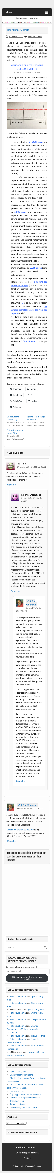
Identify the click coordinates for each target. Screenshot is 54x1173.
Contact (27, 1158)
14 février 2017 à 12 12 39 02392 (31, 467)
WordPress (26, 1166)
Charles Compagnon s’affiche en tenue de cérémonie (22, 1029)
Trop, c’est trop (38, 1035)
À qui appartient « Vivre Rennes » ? (26, 1094)
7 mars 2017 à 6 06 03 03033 (29, 808)
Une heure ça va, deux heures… (24, 1107)
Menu (9, 12)
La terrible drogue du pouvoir (20, 829)
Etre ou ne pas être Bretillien (22, 1132)
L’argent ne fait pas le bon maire (25, 1097)
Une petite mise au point (21, 1074)
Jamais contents (17, 1104)
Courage (37, 1166)
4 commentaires (35, 36)
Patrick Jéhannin (31, 602)
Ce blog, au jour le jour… (27, 1147)
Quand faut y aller (35, 1009)
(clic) (23, 313)
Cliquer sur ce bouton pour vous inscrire (27, 978)
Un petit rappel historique (27, 1153)
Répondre (11, 484)
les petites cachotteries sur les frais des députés (29, 310)
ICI (22, 302)
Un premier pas (17, 1091)
